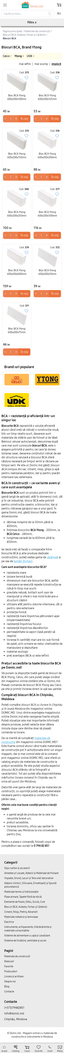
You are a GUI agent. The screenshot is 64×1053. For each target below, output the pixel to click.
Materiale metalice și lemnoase (21, 916)
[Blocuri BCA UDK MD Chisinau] (16, 400)
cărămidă (52, 557)
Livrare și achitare (13, 976)
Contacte (9, 991)
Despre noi (10, 981)
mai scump (41, 64)
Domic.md (36, 6)
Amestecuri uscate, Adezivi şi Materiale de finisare (31, 873)
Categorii (10, 862)
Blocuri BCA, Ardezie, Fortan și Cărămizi (25, 906)
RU (59, 13)
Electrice (9, 921)
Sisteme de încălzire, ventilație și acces (25, 940)
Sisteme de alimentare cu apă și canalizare (27, 935)
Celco (7, 56)
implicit (56, 64)
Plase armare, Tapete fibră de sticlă (23, 896)
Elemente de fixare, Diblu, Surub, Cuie (24, 901)
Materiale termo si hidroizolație (21, 891)
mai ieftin (25, 64)
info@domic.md (14, 1013)
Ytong (19, 56)
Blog (6, 986)
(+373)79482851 (14, 1007)
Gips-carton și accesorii (17, 868)
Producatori (10, 971)
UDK (30, 56)
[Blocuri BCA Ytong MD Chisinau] (47, 379)
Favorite (8, 966)
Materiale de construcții (17, 956)
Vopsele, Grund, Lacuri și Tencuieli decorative (28, 878)
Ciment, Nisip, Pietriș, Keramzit (21, 911)
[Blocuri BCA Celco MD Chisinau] (16, 379)
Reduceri (9, 961)
